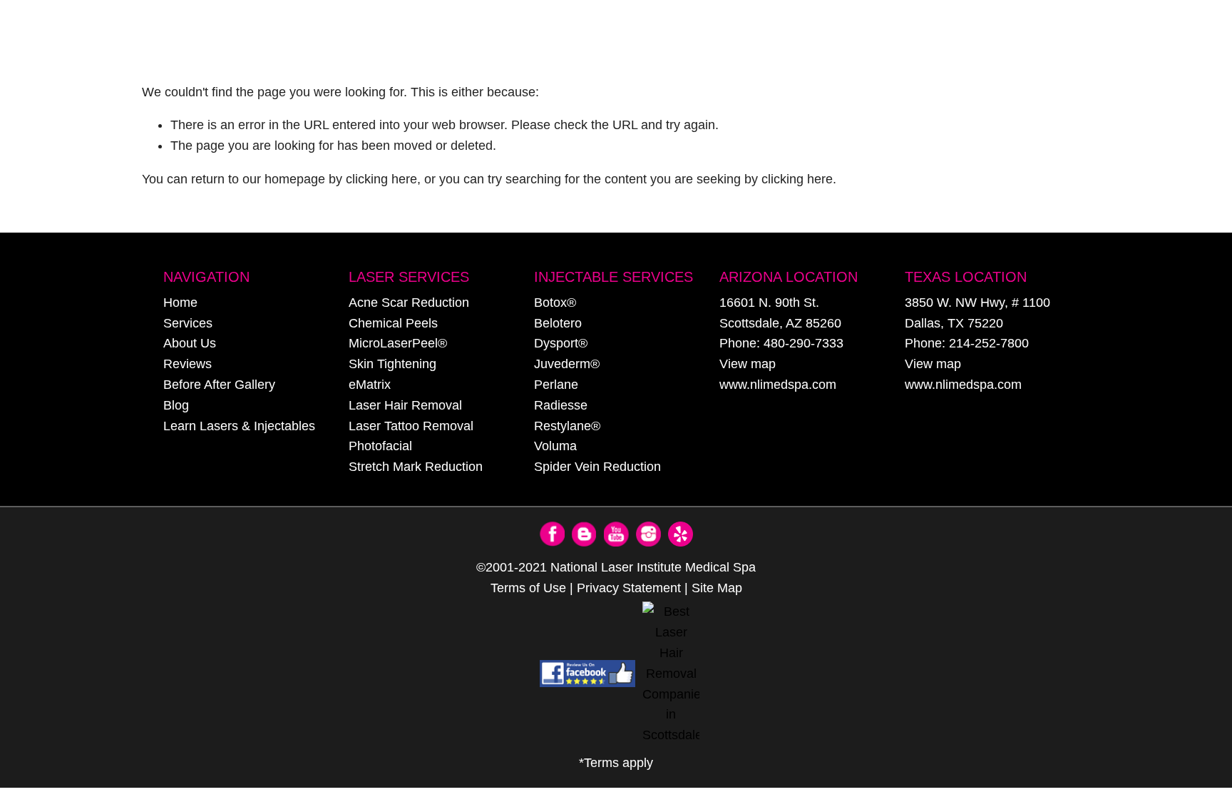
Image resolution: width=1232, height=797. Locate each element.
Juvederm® (567, 364)
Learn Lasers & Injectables (239, 426)
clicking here (381, 179)
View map (747, 364)
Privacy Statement (629, 588)
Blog (176, 405)
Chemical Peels (393, 323)
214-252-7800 (989, 343)
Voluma (555, 446)
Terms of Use (528, 588)
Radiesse (560, 405)
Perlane (556, 384)
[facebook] (588, 673)
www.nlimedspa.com (777, 384)
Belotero (558, 323)
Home (180, 302)
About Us (189, 343)
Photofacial (380, 446)
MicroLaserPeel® (398, 343)
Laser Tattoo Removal (411, 426)
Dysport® (560, 343)
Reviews (187, 364)
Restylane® (567, 426)
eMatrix (370, 384)
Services (187, 323)
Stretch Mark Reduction (416, 467)
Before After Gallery (219, 384)
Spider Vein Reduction (597, 467)
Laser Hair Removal (405, 405)
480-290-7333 (803, 343)
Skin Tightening (392, 364)
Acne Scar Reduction (409, 302)
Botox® (555, 302)
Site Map (717, 588)
